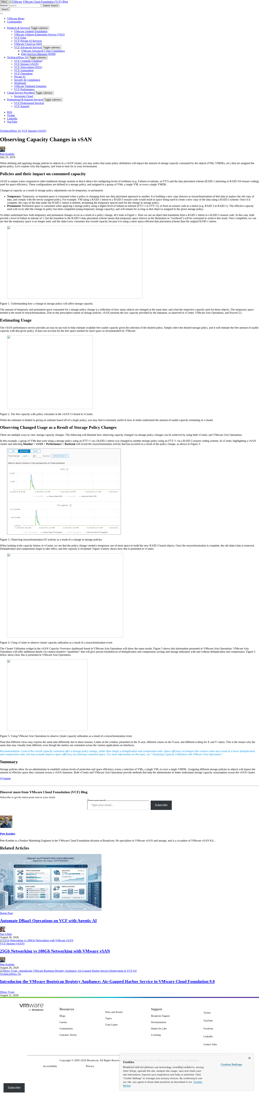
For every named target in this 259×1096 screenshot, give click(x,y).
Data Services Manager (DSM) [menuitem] (38, 54)
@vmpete (5, 778)
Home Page (6, 913)
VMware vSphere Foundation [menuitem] (30, 31)
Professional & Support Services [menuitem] (25, 99)
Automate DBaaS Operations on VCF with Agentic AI (48, 920)
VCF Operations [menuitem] (23, 73)
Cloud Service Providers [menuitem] (20, 92)
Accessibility (50, 1066)
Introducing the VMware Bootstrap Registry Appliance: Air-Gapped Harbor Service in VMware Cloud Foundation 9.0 (107, 981)
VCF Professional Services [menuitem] (29, 103)
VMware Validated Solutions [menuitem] (30, 86)
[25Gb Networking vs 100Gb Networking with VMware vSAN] (36, 940)
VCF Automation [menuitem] (23, 70)
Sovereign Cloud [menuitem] (23, 96)
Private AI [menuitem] (19, 76)
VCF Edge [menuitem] (20, 37)
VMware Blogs (15, 18)
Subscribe (161, 805)
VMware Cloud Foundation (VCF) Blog (45, 1)
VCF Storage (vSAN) (34, 130)
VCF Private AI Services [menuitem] (28, 40)
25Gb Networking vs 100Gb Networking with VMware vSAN (55, 951)
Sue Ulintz (6, 934)
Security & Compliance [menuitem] (27, 79)
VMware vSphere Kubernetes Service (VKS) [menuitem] (39, 34)
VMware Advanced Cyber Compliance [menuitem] (43, 50)
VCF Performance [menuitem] (24, 89)
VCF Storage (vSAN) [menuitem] (26, 64)
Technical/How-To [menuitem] (17, 57)
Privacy (90, 1066)
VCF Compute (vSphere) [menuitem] (28, 60)
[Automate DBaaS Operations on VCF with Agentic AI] (50, 910)
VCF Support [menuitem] (21, 106)
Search (4, 5)
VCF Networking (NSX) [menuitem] (28, 67)
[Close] (249, 1058)
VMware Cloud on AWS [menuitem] (28, 44)
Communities (14, 21)
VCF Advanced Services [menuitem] (28, 47)
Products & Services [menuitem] (18, 27)
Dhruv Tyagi (7, 992)
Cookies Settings (231, 1064)
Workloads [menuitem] (20, 83)
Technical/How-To (10, 130)
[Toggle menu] (1, 13)
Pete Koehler (7, 154)
